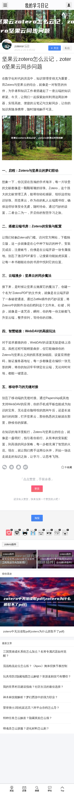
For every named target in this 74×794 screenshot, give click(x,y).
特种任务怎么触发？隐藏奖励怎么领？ (27, 718)
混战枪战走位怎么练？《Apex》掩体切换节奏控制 (35, 666)
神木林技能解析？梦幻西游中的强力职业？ (30, 697)
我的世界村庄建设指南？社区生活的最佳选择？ (33, 686)
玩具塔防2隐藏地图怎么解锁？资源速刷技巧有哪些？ (37, 676)
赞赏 (37, 488)
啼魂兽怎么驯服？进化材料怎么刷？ (26, 728)
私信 (67, 48)
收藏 (68, 467)
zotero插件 (10, 544)
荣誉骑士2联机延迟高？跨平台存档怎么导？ (31, 707)
